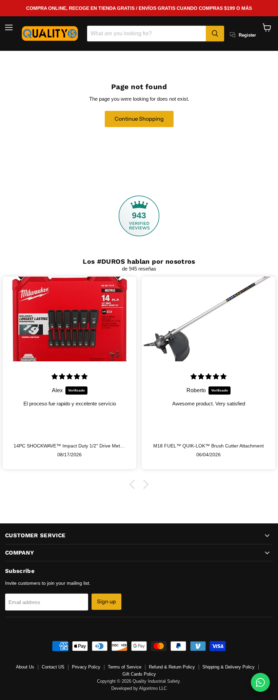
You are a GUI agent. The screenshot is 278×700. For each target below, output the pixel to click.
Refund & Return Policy (172, 666)
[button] (134, 484)
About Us (25, 666)
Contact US (53, 666)
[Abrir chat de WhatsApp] (260, 682)
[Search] (215, 33)
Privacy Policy (86, 666)
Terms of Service (124, 666)
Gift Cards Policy (139, 674)
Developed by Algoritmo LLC (139, 688)
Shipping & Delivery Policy (228, 666)
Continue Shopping (139, 119)
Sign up (106, 601)
